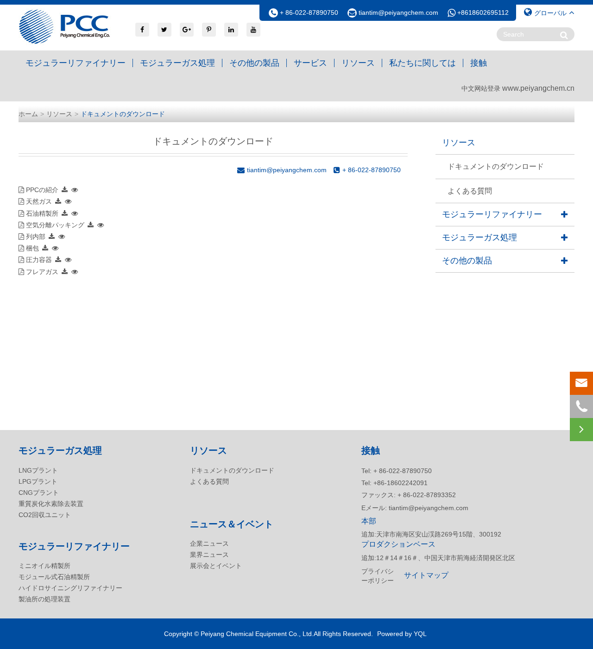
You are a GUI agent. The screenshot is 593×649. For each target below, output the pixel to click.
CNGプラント (39, 492)
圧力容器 (39, 259)
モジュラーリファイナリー (75, 63)
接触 (478, 63)
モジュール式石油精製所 (54, 576)
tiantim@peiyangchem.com (398, 12)
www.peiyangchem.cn (538, 88)
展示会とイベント (216, 565)
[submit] (564, 35)
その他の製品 (254, 63)
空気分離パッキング (55, 225)
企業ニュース (209, 543)
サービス (310, 63)
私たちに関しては (422, 63)
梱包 (32, 248)
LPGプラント (38, 481)
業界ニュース (209, 554)
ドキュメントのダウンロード (123, 114)
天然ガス (39, 201)
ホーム (28, 114)
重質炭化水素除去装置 (51, 503)
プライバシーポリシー (377, 576)
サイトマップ (426, 575)
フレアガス (42, 271)
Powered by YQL (402, 633)
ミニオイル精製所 (44, 565)
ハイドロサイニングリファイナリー (70, 588)
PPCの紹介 (42, 189)
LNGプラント (38, 470)
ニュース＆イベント (231, 524)
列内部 (35, 236)
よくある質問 (470, 191)
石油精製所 (42, 213)
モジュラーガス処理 (177, 63)
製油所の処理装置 (44, 599)
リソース (358, 63)
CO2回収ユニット (45, 514)
